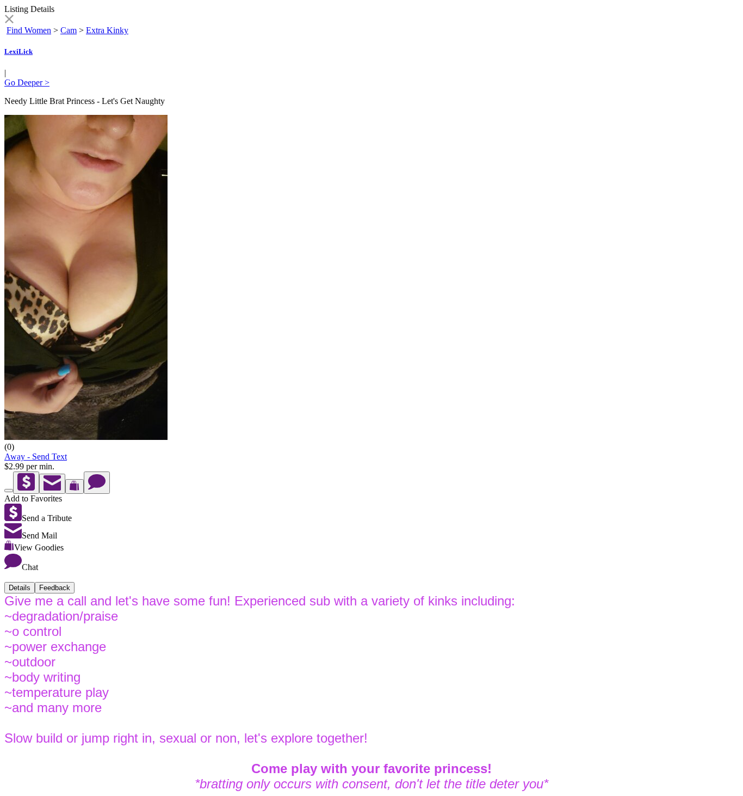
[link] (9, 20)
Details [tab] (19, 588)
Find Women (29, 30)
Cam (68, 30)
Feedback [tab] (54, 588)
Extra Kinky (107, 30)
